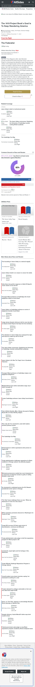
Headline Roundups (20, 9)
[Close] (31, 651)
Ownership (19, 645)
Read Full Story (17, 92)
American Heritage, (25, 30)
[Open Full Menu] (2, 2)
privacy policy (27, 665)
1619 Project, (18, 30)
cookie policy (5, 667)
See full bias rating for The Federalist (9, 52)
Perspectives (29, 9)
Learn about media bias (6, 54)
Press (14, 645)
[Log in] (29, 2)
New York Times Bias (6, 32)
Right (17, 50)
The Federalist (4, 35)
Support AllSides (25, 647)
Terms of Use (26, 645)
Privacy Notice (8, 647)
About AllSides (8, 645)
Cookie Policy (16, 647)
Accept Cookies (9, 671)
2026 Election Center (8, 9)
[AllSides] (17, 2)
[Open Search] (33, 2)
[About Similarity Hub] (33, 152)
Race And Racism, (7, 30)
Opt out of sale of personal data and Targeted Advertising (16, 678)
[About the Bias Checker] (31, 95)
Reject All (23, 671)
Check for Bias (16, 96)
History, (12, 30)
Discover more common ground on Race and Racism (15, 195)
